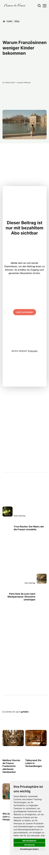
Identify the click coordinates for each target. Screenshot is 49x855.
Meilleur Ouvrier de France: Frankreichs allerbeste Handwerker (11, 766)
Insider (9, 21)
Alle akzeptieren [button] (29, 841)
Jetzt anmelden (24, 312)
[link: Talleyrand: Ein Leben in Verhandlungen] (35, 745)
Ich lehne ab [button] (29, 845)
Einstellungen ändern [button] (29, 849)
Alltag (17, 21)
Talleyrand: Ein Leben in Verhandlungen (33, 763)
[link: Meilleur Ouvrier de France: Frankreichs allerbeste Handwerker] (13, 745)
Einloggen (32, 351)
